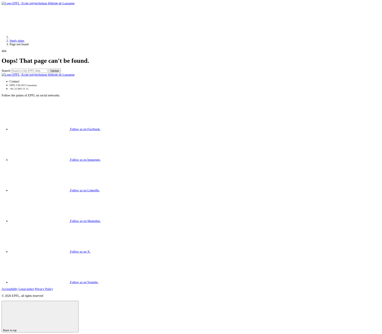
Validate (54, 70)
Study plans (17, 40)
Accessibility (10, 289)
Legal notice (26, 289)
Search (6, 70)
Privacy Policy (44, 289)
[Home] (39, 37)
